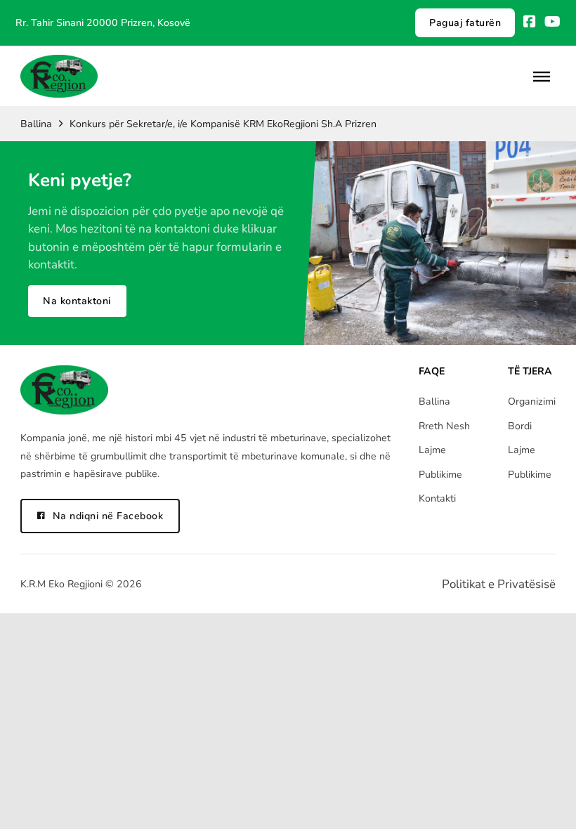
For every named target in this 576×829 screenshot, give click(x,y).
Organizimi (532, 401)
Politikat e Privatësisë (499, 584)
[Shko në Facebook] (529, 23)
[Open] (541, 76)
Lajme (432, 450)
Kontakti (437, 498)
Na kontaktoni (77, 301)
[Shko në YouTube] (552, 23)
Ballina (36, 124)
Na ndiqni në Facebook (108, 516)
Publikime (440, 474)
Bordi (520, 426)
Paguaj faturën (465, 23)
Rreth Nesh (444, 426)
